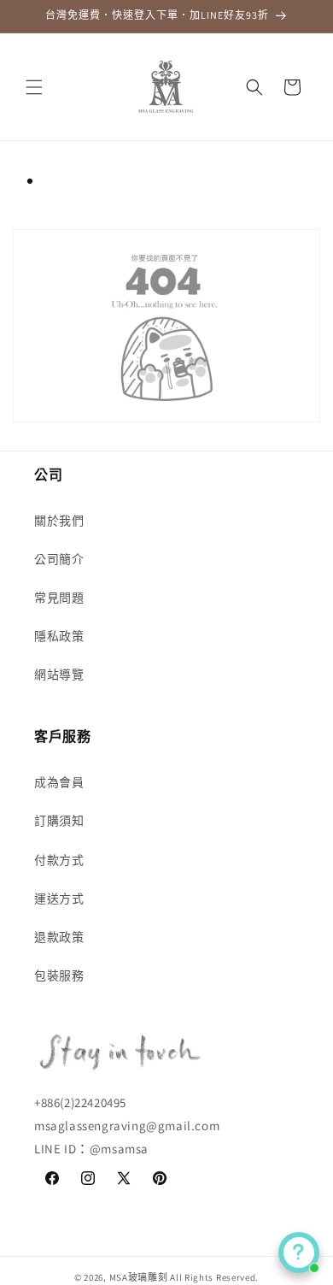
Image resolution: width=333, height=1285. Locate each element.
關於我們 (59, 520)
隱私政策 (59, 636)
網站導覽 (59, 674)
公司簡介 (59, 559)
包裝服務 (59, 975)
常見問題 (59, 597)
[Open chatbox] (298, 1252)
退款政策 (59, 937)
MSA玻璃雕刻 (138, 1277)
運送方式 (59, 898)
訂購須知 (59, 820)
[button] (34, 87)
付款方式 (59, 860)
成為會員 (59, 782)
